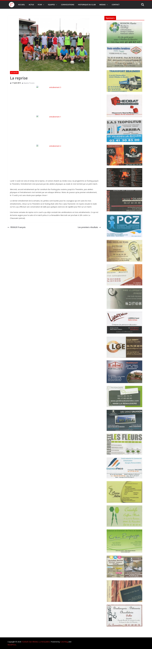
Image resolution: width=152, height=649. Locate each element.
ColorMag (64, 642)
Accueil (21, 4)
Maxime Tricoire (29, 83)
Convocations (67, 4)
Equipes (51, 4)
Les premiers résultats (88, 227)
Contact (115, 4)
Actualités (14, 72)
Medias (102, 4)
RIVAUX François (18, 227)
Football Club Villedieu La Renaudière (36, 642)
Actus (31, 4)
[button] (43, 4)
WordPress (12, 645)
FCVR (40, 4)
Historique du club (87, 4)
